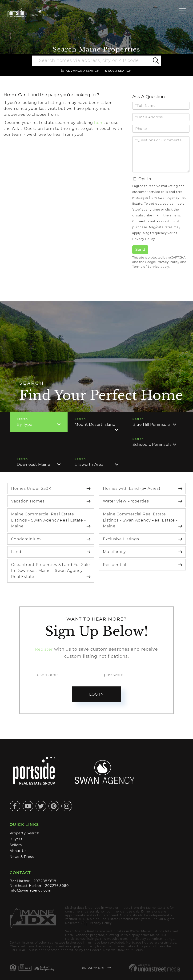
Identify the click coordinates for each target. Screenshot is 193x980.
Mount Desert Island (95, 424)
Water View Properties (126, 501)
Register (44, 649)
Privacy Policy (143, 239)
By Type (24, 424)
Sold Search (120, 70)
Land (16, 552)
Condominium (26, 539)
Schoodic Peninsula (152, 444)
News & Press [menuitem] (22, 857)
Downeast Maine (33, 464)
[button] (155, 61)
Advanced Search (83, 70)
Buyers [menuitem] (16, 839)
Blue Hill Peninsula (151, 424)
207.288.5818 (44, 881)
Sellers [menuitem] (16, 845)
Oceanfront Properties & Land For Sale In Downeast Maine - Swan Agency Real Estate (50, 570)
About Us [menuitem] (18, 851)
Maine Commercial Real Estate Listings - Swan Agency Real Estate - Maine (48, 520)
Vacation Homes (27, 501)
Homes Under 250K (31, 488)
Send (140, 249)
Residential (114, 564)
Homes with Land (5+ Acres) (131, 488)
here (99, 122)
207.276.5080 (56, 886)
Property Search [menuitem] (24, 833)
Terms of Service (146, 266)
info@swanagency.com (31, 890)
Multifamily (114, 552)
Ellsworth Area (89, 464)
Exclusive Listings (121, 539)
